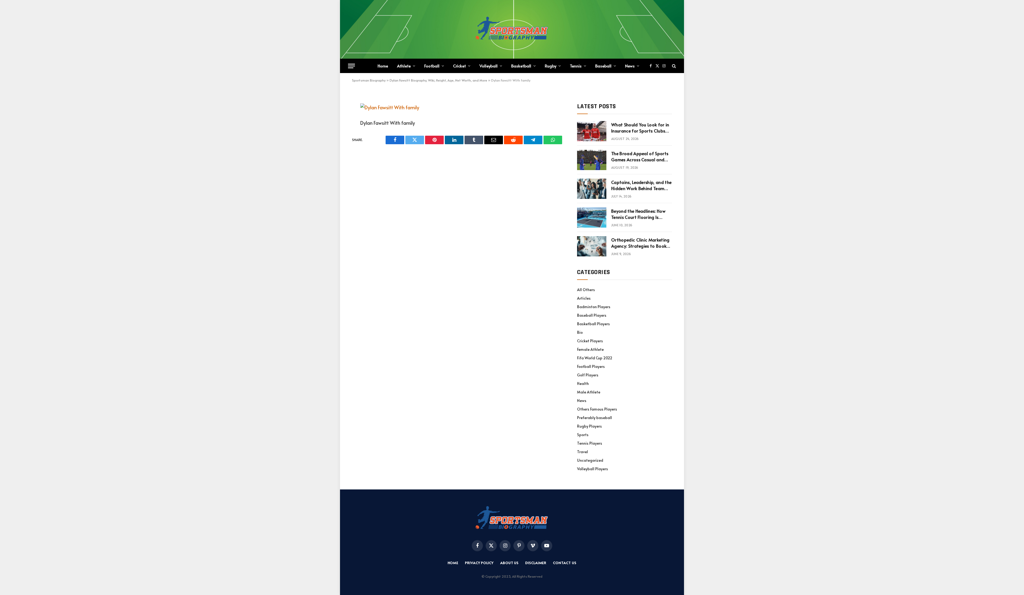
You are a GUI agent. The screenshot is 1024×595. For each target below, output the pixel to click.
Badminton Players (593, 306)
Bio (580, 332)
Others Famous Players (597, 409)
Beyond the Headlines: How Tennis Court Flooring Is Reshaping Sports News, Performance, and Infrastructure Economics (638, 214)
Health (583, 383)
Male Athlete (588, 392)
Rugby (550, 66)
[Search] (673, 66)
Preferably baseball (594, 417)
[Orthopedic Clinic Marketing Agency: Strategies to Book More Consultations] (591, 246)
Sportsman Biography (369, 80)
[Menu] (351, 66)
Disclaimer (535, 562)
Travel (582, 451)
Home (383, 66)
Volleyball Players (592, 468)
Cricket (459, 66)
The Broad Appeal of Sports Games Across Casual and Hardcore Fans (639, 156)
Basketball (521, 66)
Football (431, 66)
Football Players (591, 366)
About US (509, 562)
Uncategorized (590, 460)
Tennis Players (589, 443)
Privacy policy (479, 562)
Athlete (404, 66)
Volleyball (488, 66)
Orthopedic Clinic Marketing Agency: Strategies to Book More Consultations (640, 243)
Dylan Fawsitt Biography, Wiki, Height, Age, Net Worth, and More (438, 80)
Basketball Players (593, 323)
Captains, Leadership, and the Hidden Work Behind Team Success (641, 185)
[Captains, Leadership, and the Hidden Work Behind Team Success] (591, 189)
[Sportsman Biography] (512, 29)
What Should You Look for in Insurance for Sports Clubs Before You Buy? (640, 128)
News (630, 66)
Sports (583, 434)
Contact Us (564, 562)
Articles (584, 298)
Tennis (576, 66)
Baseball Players (591, 315)
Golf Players (587, 374)
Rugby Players (589, 426)
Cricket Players (590, 340)
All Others (586, 289)
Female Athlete (590, 349)
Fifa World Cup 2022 (594, 357)
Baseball (603, 66)
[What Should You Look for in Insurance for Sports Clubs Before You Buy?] (591, 131)
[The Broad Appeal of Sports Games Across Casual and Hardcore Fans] (591, 160)
